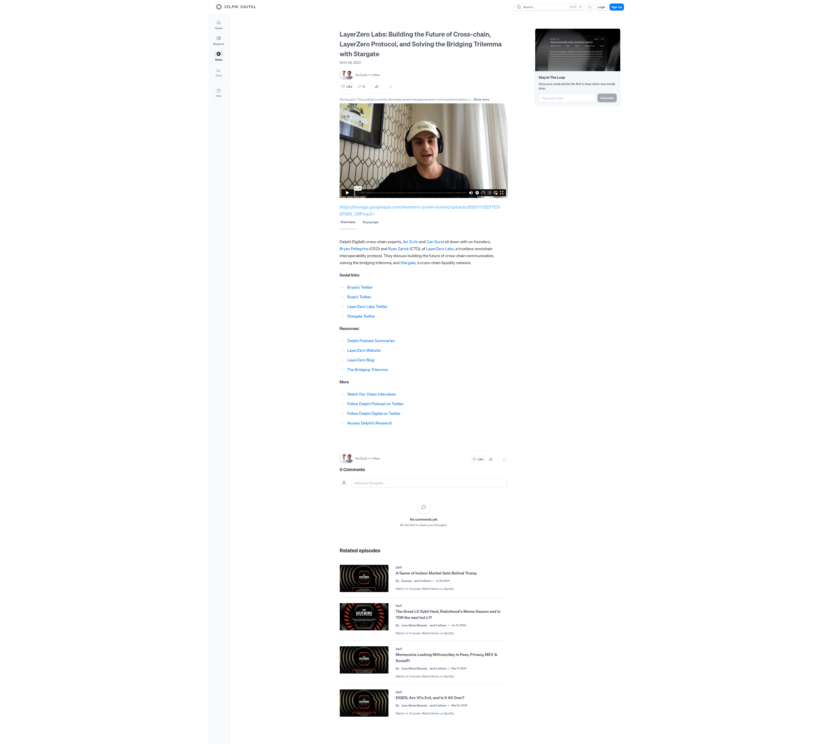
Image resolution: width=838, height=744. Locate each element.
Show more (481, 99)
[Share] (376, 86)
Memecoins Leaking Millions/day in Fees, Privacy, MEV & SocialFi (446, 657)
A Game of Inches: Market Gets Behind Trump (436, 573)
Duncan (406, 581)
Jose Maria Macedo (414, 625)
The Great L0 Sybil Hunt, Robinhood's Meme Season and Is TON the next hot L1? (448, 614)
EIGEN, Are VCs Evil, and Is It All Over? (430, 697)
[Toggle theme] (590, 7)
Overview (347, 221)
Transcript (370, 222)
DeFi (399, 567)
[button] (219, 72)
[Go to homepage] (236, 7)
